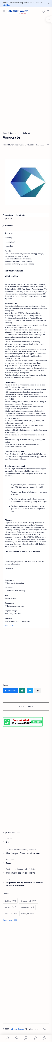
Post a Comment (26, 706)
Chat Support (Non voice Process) (23, 853)
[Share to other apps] (37, 690)
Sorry (8, 863)
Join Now (6, 5)
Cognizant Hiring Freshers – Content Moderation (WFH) (24, 884)
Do (7, 841)
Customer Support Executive (20, 872)
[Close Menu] (48, 4)
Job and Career (17, 1029)
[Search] (48, 11)
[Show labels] (10, 920)
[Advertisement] (26, 44)
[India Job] (32, 849)
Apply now (9, 625)
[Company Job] (22, 849)
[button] (43, 11)
